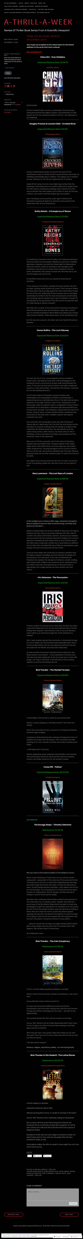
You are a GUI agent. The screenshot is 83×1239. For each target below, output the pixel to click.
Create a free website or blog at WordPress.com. (27, 1226)
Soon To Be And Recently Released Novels (20, 12)
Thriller (52, 1169)
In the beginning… (10, 3)
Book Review (38, 1171)
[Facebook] (8, 86)
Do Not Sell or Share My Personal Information (56, 1226)
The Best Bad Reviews (46, 9)
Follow (8, 73)
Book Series (64, 1171)
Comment (73, 1203)
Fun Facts (32, 9)
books (72, 1171)
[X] (5, 86)
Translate (17, 104)
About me (42, 3)
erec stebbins (48, 1173)
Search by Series (41, 6)
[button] (53, 86)
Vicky (16, 39)
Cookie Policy (34, 1236)
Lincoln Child (60, 1173)
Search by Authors (26, 6)
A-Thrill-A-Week (38, 23)
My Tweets (7, 112)
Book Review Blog (51, 1171)
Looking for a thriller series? (16, 9)
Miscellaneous (41, 1169)
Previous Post (12, 1214)
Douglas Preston (34, 1173)
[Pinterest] (14, 86)
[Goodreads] (11, 86)
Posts (21, 3)
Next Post (67, 1214)
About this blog (31, 3)
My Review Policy (43, 12)
